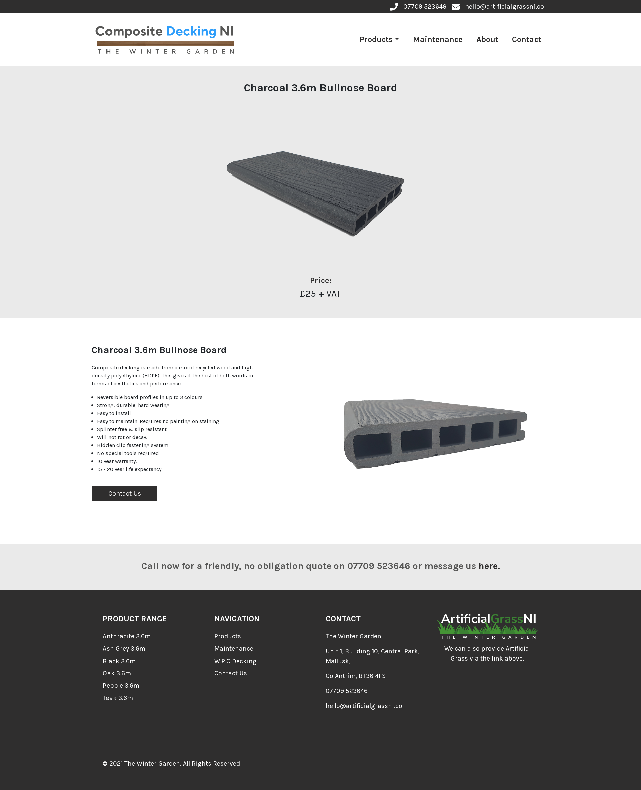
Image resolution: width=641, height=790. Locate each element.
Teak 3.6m (118, 698)
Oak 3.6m (117, 673)
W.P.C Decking (235, 661)
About (487, 39)
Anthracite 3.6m (127, 636)
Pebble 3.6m (121, 685)
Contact (526, 39)
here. (489, 565)
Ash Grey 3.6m (124, 648)
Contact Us (230, 673)
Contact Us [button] (124, 493)
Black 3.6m (119, 661)
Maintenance (438, 39)
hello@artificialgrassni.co (364, 706)
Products (376, 39)
